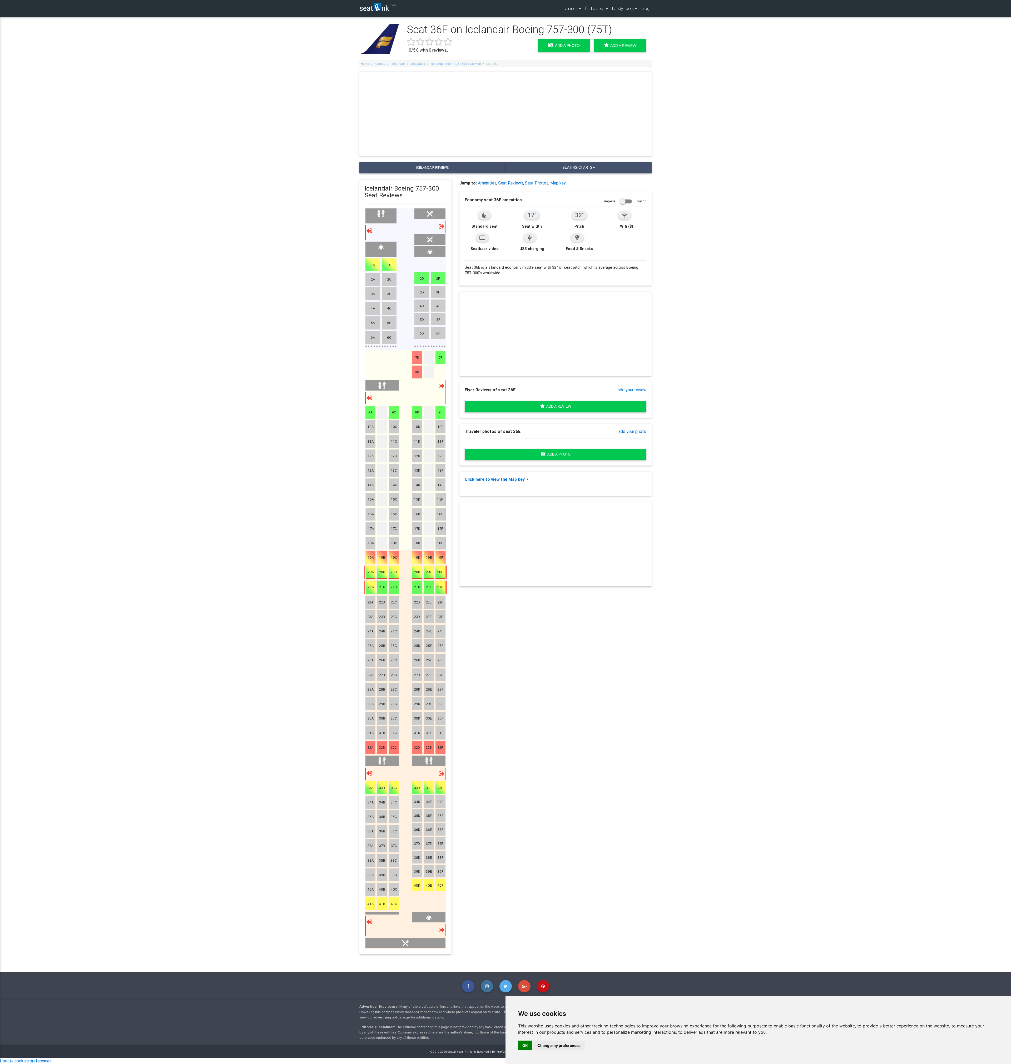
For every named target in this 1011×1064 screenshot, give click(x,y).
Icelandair (398, 64)
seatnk (374, 8)
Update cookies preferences (25, 1060)
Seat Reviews (510, 183)
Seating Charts (577, 167)
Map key (558, 183)
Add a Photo (566, 45)
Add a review (557, 406)
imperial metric (625, 201)
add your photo (632, 431)
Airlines (380, 64)
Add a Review (622, 45)
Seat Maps (417, 64)
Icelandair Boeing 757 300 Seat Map (455, 64)
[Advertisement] (505, 114)
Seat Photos (536, 183)
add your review (632, 389)
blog (645, 8)
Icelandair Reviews (432, 167)
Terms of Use (500, 1051)
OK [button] (525, 1045)
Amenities (487, 183)
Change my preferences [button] (559, 1045)
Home (365, 64)
